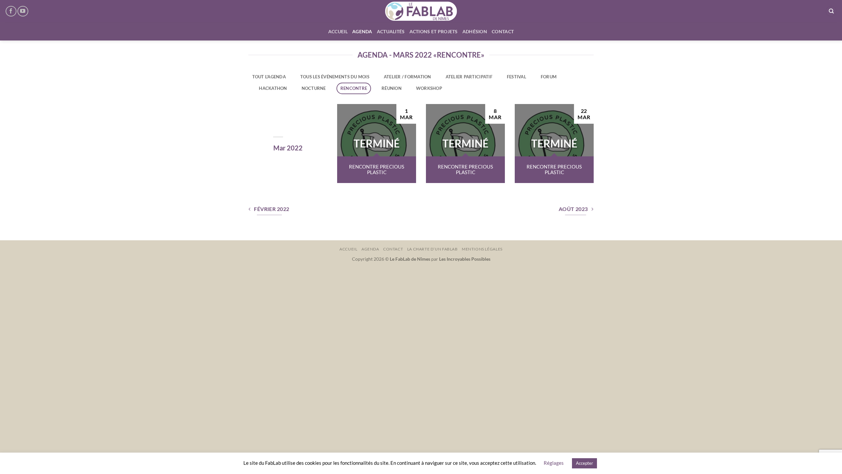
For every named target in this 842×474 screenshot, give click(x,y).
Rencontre (353, 88)
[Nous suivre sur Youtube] (22, 11)
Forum (549, 76)
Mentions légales (482, 249)
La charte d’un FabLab (432, 249)
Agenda (362, 31)
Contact (503, 31)
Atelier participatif (469, 76)
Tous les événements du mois (334, 76)
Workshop (429, 88)
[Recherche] (831, 11)
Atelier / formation (407, 76)
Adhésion (474, 31)
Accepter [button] (584, 463)
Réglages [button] (554, 463)
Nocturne (314, 88)
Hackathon (273, 88)
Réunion (392, 88)
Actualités (391, 31)
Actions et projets (433, 31)
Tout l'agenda (269, 76)
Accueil (338, 31)
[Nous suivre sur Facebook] (11, 11)
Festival (516, 76)
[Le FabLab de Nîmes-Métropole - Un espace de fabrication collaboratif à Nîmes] (421, 11)
